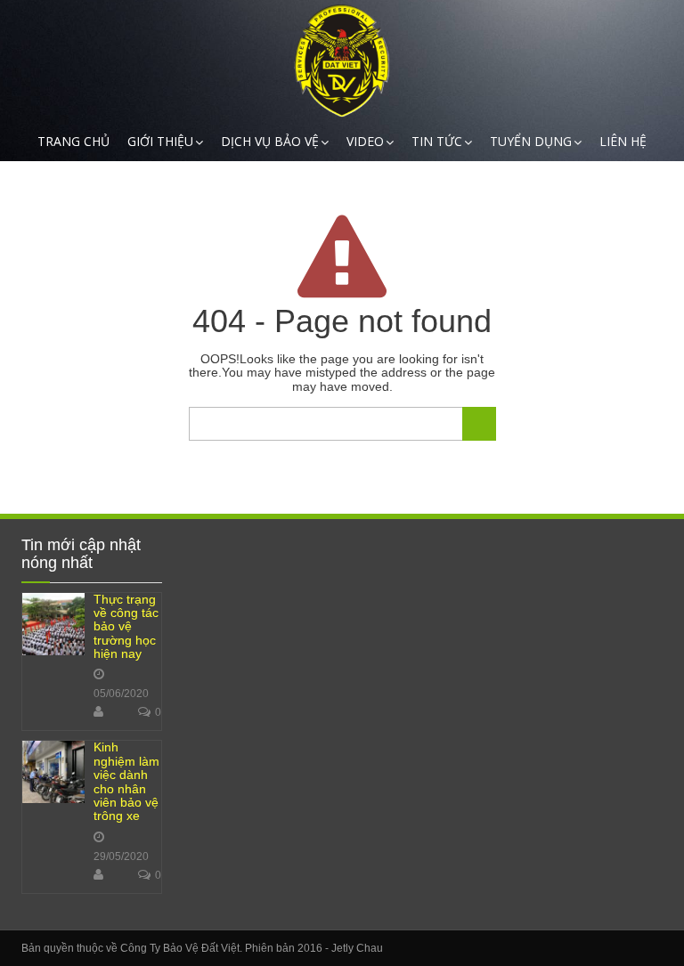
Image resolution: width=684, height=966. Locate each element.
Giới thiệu (160, 141)
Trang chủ (73, 141)
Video (365, 141)
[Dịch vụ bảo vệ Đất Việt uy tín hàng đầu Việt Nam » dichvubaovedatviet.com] (342, 61)
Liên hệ (623, 141)
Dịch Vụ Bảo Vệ (270, 141)
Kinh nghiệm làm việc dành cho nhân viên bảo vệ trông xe (126, 781)
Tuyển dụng (531, 141)
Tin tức (436, 141)
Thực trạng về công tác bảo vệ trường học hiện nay (126, 627)
